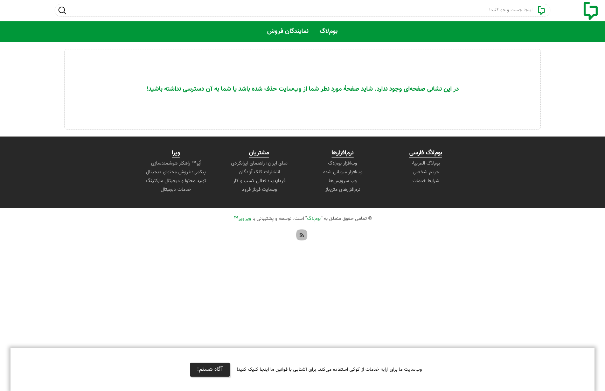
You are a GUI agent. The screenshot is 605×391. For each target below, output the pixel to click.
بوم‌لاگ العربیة (426, 163)
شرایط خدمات (425, 181)
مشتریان (259, 153)
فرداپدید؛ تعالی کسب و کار (259, 181)
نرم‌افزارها (343, 153)
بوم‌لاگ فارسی (425, 153)
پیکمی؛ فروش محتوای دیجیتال (176, 172)
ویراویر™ (242, 219)
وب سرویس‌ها (343, 181)
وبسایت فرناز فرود (259, 190)
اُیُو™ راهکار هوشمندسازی (176, 163)
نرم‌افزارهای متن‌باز (342, 190)
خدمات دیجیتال (176, 190)
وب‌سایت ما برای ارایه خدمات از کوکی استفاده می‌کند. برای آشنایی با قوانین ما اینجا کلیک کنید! (329, 369)
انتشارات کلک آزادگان (259, 172)
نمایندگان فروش (287, 31)
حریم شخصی (426, 172)
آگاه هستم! (210, 369)
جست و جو (62, 10)
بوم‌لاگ (329, 31)
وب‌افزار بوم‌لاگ (342, 163)
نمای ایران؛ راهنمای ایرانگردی (259, 163)
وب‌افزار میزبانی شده (342, 172)
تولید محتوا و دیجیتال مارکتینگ (176, 181)
